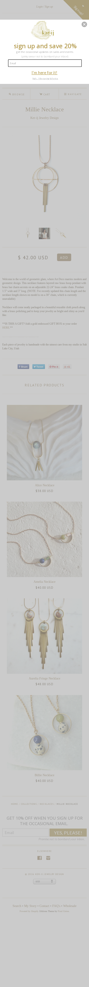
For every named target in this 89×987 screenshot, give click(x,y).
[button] (84, 24)
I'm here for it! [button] (44, 72)
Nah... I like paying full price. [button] (45, 78)
